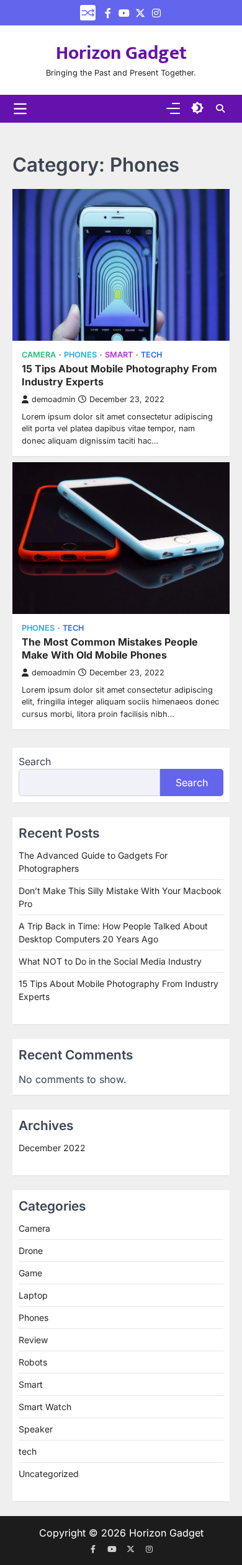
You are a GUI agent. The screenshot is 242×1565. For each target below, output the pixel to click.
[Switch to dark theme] (197, 108)
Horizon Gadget (121, 53)
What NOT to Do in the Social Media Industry (110, 961)
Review (33, 1340)
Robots (33, 1362)
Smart (119, 354)
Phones (80, 354)
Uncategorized (49, 1473)
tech (151, 354)
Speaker (36, 1429)
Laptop (33, 1295)
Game (30, 1273)
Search (35, 761)
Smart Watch (45, 1406)
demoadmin (53, 399)
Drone (31, 1250)
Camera (39, 354)
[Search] (220, 108)
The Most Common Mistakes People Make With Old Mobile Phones (110, 648)
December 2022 (52, 1147)
